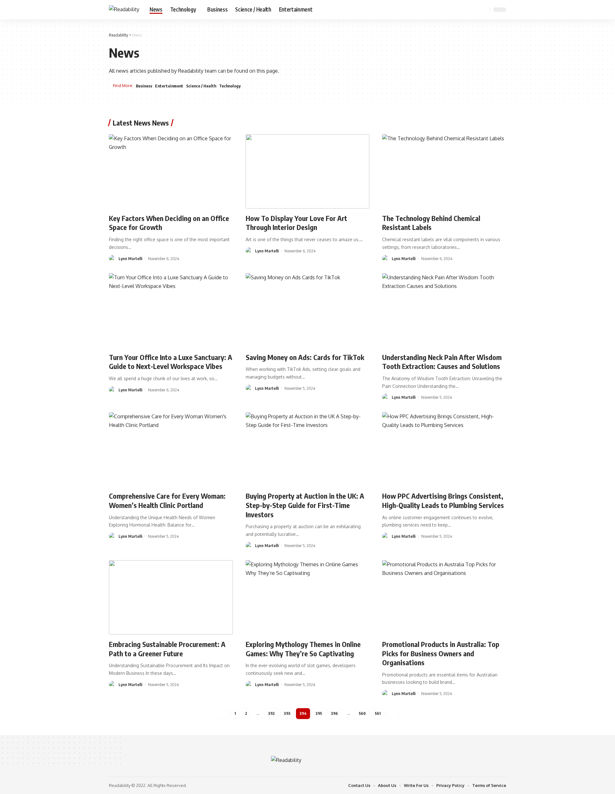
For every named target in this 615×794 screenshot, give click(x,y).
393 (287, 713)
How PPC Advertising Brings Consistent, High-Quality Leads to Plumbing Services (443, 500)
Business (144, 85)
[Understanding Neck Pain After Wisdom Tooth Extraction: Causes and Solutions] (444, 310)
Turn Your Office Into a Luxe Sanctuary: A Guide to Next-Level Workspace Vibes (170, 362)
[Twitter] (460, 9)
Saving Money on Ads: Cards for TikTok (305, 357)
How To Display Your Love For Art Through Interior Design (296, 223)
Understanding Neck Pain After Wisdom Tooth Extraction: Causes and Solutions (442, 362)
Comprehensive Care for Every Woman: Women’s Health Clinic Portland (167, 500)
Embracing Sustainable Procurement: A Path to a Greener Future (167, 649)
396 (334, 713)
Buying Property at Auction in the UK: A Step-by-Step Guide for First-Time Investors (305, 505)
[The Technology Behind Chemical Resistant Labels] (444, 171)
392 (271, 713)
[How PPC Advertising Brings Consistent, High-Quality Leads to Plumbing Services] (444, 449)
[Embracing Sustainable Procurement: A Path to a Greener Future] (171, 597)
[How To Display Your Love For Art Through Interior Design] (308, 171)
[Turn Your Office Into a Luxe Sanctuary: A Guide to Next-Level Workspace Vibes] (171, 310)
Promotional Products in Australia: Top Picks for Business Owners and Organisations (440, 653)
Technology (230, 85)
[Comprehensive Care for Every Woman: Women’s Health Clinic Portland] (171, 449)
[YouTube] (467, 9)
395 (319, 713)
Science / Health (201, 85)
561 (378, 713)
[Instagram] (474, 9)
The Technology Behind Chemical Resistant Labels (431, 223)
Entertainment (169, 85)
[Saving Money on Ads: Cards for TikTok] (308, 310)
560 (362, 713)
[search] (484, 9)
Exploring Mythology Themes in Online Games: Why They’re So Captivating (303, 649)
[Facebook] (453, 9)
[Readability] (124, 9)
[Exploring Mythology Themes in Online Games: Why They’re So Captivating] (308, 597)
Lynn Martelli (130, 258)
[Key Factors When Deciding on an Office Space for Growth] (171, 171)
